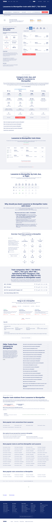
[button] (24, 12)
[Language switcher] (34, 1)
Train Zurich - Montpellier (30, 459)
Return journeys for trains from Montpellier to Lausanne (12, 436)
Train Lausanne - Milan (29, 425)
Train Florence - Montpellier (30, 463)
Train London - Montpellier (30, 456)
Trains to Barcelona (6, 510)
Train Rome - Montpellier (18, 452)
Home (4, 481)
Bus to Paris (14, 510)
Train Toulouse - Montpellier (18, 476)
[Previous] (13, 184)
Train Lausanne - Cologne (7, 456)
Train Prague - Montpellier (42, 465)
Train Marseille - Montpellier (7, 476)
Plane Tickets (24, 503)
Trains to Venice (5, 507)
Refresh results (25, 144)
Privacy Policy (22, 521)
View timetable (7, 48)
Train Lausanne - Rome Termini (42, 452)
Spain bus (13, 505)
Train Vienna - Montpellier (41, 463)
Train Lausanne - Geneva (41, 425)
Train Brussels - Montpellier (42, 476)
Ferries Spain (33, 507)
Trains (9, 1)
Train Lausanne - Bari (29, 447)
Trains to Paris (5, 506)
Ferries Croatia (33, 506)
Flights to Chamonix (25, 505)
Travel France (42, 510)
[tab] (26, 31)
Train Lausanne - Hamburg (7, 452)
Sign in (48, 1)
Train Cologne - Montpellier (18, 447)
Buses (11, 1)
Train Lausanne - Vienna (6, 447)
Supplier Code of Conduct (29, 521)
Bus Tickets (14, 503)
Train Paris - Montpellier (6, 474)
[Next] (47, 28)
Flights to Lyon (24, 506)
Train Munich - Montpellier (7, 461)
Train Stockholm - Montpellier (19, 461)
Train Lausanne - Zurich (18, 425)
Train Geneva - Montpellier (7, 465)
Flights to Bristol (24, 510)
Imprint (12, 521)
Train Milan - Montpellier (30, 454)
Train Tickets (5, 503)
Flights (14, 1)
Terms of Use (16, 521)
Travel (41, 503)
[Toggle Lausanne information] (47, 414)
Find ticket (6, 38)
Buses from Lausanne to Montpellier (32, 436)
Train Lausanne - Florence (18, 463)
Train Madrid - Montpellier (42, 447)
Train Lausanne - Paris (6, 425)
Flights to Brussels (24, 507)
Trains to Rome (5, 505)
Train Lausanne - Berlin (6, 450)
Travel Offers (42, 507)
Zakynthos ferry (33, 510)
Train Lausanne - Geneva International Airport (10, 427)
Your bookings (40, 1)
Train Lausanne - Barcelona (7, 459)
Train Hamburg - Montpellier (42, 461)
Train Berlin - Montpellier (30, 450)
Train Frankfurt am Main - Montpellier (43, 459)
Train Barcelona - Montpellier (18, 454)
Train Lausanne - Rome (17, 465)
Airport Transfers (43, 506)
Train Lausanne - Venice (18, 450)
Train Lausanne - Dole (17, 427)
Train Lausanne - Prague (41, 454)
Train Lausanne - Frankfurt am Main (43, 456)
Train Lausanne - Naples (18, 456)
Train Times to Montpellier (19, 481)
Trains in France (11, 481)
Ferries (17, 1)
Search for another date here (26, 161)
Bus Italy (13, 507)
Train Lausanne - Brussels (7, 454)
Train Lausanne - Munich (18, 459)
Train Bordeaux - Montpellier (30, 476)
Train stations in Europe (44, 505)
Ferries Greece (33, 505)
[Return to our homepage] (5, 1)
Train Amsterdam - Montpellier (30, 452)
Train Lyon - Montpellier (29, 465)
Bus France (14, 506)
